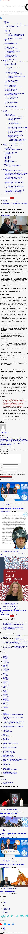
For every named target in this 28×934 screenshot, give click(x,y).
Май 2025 (5, 674)
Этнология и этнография (11, 43)
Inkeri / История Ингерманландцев (16, 34)
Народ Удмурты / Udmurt (8, 756)
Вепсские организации (10, 64)
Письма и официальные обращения (11, 761)
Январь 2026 (5, 664)
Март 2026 (5, 661)
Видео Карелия (8, 156)
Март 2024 (5, 693)
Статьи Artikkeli (9, 114)
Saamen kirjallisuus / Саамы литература (14, 183)
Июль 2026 (5, 656)
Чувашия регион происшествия (10, 772)
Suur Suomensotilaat (12, 6)
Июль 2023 (5, 703)
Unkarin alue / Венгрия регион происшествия (13, 726)
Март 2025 (5, 677)
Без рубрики (5, 733)
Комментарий (4, 453)
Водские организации (10, 65)
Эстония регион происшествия (10, 606)
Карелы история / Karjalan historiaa (11, 743)
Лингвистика (8, 40)
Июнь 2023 (5, 704)
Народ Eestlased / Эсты (10, 46)
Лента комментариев (8, 782)
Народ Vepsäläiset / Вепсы (11, 57)
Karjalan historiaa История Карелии (16, 35)
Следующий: (13, 443)
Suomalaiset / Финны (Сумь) (11, 56)
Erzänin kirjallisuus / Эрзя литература (13, 172)
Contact (4, 902)
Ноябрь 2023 (5, 698)
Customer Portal (6, 909)
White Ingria (10, 71)
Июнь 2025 (5, 673)
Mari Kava (10, 84)
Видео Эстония (8, 155)
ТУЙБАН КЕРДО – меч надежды (15, 86)
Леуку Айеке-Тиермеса (13, 97)
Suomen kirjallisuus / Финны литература (14, 186)
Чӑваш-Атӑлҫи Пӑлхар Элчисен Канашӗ (17, 109)
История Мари (11, 37)
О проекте (5, 21)
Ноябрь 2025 (5, 666)
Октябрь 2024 (6, 683)
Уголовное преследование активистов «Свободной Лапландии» (15, 639)
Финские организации (10, 101)
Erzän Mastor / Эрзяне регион (17, 137)
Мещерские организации (11, 89)
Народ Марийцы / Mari (8, 755)
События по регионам (10, 115)
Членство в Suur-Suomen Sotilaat (13, 165)
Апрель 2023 (5, 707)
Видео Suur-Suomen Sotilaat (11, 152)
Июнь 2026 (5, 657)
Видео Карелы (6, 735)
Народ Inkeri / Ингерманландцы (12, 48)
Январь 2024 (5, 695)
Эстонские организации (10, 105)
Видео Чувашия (8, 162)
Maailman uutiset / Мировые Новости (16, 116)
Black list (5, 110)
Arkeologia (7, 30)
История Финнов (6, 740)
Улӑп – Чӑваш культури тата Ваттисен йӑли (18, 107)
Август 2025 (5, 670)
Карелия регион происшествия (10, 205)
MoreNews (20, 932)
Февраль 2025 (6, 678)
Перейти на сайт (4, 437)
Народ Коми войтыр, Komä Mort (12, 51)
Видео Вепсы (8, 157)
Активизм (5, 144)
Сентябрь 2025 (6, 669)
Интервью (7, 113)
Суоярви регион (6, 768)
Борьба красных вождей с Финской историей (13, 629)
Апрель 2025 (5, 675)
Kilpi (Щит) (10, 68)
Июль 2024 (5, 687)
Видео (4, 151)
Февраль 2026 (6, 662)
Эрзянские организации (10, 103)
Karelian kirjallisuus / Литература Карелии (15, 174)
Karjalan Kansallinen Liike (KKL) (15, 73)
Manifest (7, 22)
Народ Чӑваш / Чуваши (10, 59)
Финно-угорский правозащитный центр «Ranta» (16, 61)
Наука (4, 27)
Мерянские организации (10, 85)
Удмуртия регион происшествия (10, 769)
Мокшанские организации (11, 90)
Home (4, 899)
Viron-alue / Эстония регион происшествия (18, 134)
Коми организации (9, 78)
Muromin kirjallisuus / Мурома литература (14, 182)
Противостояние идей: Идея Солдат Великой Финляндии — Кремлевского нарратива (13, 625)
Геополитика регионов (8, 736)
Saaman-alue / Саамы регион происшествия (18, 130)
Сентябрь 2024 (6, 685)
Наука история (8, 33)
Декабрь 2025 (6, 665)
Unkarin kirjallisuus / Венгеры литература (14, 190)
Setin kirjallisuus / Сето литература (13, 185)
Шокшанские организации (11, 102)
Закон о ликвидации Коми (9, 628)
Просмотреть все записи (15, 437)
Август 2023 (5, 702)
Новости (5, 111)
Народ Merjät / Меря (9, 52)
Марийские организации (11, 82)
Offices (4, 911)
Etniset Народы (6, 716)
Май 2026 (5, 658)
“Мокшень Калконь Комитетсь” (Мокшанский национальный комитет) (17, 92)
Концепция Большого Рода (9, 746)
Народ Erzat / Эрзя (9, 47)
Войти (4, 779)
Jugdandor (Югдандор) (13, 80)
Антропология (6, 730)
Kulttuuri (7, 39)
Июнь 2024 (5, 689)
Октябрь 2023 (6, 699)
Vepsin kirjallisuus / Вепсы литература (14, 193)
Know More (5, 912)
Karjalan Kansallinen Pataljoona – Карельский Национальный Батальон (16, 75)
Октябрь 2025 (6, 668)
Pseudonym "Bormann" (8, 635)
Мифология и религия (10, 42)
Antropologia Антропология (11, 29)
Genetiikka (7, 31)
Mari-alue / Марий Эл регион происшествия (18, 128)
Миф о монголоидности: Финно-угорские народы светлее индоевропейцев (15, 641)
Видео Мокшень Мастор (10, 161)
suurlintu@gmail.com (6, 215)
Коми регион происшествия (9, 744)
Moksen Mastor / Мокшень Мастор (18, 139)
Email (1, 467)
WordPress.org (6, 783)
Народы (4, 44)
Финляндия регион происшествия (10, 771)
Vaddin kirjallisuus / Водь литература (13, 191)
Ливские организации (10, 81)
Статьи (4, 765)
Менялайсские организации (11, 88)
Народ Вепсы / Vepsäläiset (9, 604)
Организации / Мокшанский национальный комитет (15, 759)
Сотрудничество (6, 164)
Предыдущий (14, 440)
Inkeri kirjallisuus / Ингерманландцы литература (16, 173)
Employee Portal (6, 908)
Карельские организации (11, 72)
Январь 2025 (5, 679)
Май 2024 (5, 690)
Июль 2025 (5, 672)
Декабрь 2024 (6, 681)
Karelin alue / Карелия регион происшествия (14, 124)
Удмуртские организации (11, 99)
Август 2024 (5, 686)
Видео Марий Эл (9, 160)
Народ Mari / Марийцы (10, 55)
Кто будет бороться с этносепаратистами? (12, 508)
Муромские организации (11, 94)
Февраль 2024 (6, 694)
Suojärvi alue (13, 126)
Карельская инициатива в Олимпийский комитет (14, 554)
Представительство (10, 166)
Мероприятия (8, 148)
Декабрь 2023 (6, 696)
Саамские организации (10, 96)
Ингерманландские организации (12, 67)
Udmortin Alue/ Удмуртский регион (16, 143)
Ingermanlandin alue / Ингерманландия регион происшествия (17, 121)
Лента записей (6, 780)
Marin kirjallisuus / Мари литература (13, 177)
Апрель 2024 (5, 691)
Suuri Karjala (10, 77)
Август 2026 (5, 654)
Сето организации (9, 98)
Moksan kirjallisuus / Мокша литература (14, 181)
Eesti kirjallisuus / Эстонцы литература (14, 170)
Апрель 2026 (5, 660)
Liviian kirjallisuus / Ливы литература (13, 176)
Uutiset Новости (6, 727)
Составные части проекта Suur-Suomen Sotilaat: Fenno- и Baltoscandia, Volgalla (16, 25)
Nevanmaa (10, 69)
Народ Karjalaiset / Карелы (11, 50)
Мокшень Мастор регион (8, 751)
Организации (6, 60)
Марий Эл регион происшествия (10, 747)
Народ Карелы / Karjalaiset (9, 754)
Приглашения (8, 168)
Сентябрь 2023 (6, 700)
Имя (1, 465)
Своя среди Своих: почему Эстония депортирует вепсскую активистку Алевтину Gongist (13, 610)
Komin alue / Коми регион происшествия (17, 127)
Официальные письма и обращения (13, 149)
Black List (5, 713)
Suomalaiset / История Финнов (15, 38)
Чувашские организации (11, 106)
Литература (5, 169)
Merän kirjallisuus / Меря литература (13, 178)
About (4, 901)
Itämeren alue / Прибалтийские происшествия (13, 721)
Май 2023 (5, 706)
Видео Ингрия (8, 158)
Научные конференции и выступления (14, 145)
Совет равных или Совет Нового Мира (14, 23)
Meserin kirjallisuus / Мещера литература (14, 179)
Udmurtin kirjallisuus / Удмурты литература (15, 189)
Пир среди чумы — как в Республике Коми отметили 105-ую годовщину (12, 812)
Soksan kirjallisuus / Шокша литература (14, 187)
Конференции (8, 147)
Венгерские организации (11, 63)
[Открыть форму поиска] (0, 196)
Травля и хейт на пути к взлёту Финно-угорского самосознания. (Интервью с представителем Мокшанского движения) (15, 648)
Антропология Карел (7, 731)
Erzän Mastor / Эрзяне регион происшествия (13, 714)
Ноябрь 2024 (5, 682)
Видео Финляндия (9, 153)
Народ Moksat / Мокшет (10, 54)
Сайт (1, 470)
